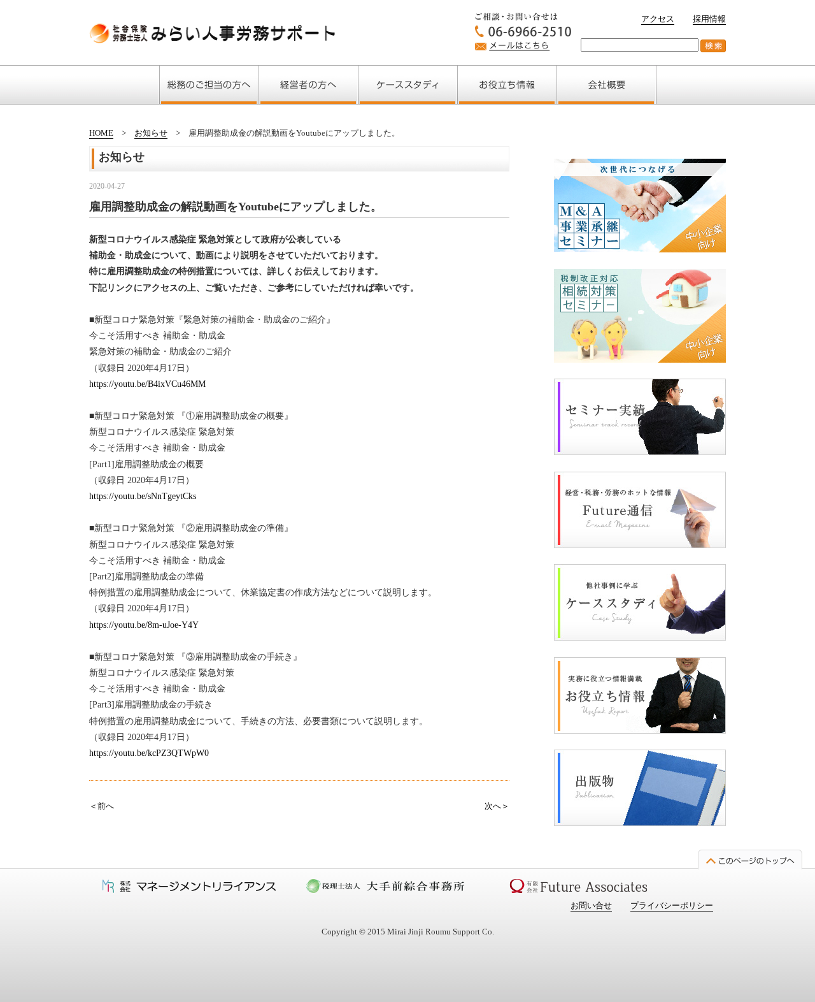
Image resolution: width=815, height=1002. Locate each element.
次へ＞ (497, 806)
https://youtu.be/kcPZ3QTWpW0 (149, 753)
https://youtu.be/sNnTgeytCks (142, 496)
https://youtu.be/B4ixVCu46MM (147, 384)
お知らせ (150, 133)
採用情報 (709, 19)
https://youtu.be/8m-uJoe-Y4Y (144, 625)
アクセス (657, 19)
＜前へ (101, 806)
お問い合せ (591, 905)
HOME (101, 133)
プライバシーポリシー (671, 905)
